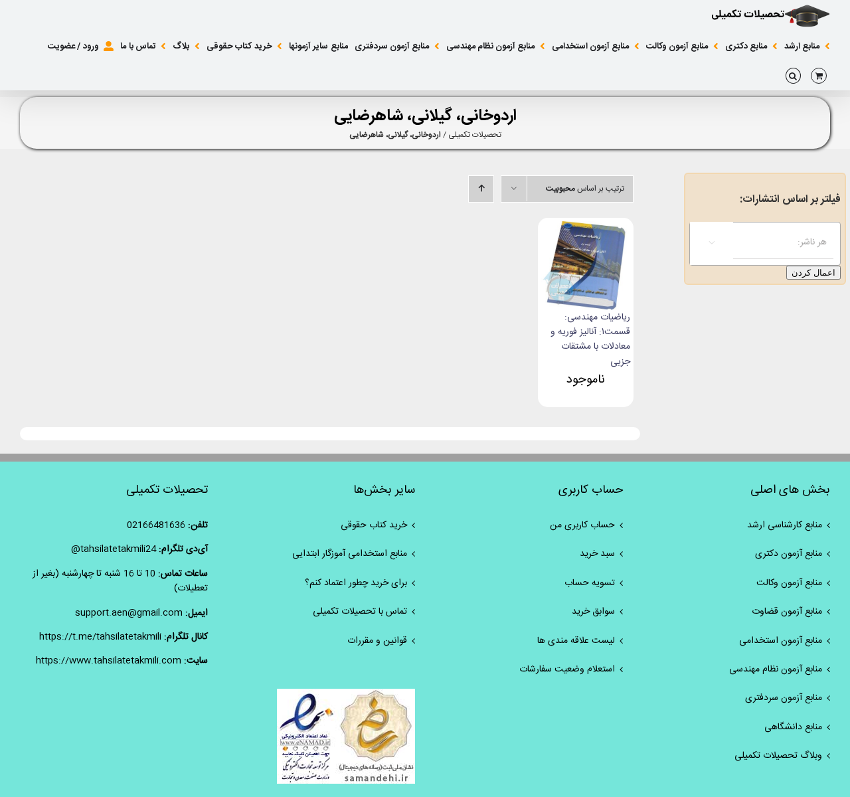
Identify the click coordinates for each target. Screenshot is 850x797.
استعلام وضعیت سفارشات (567, 669)
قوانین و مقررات (377, 641)
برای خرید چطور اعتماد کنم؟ (356, 583)
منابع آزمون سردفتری (783, 698)
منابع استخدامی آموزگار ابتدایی (349, 554)
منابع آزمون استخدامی (780, 641)
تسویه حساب (589, 583)
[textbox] (752, 242)
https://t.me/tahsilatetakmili (100, 637)
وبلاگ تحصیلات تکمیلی (778, 756)
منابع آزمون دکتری (788, 554)
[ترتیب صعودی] (481, 189)
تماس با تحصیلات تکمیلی (360, 611)
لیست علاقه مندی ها (576, 641)
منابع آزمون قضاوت (787, 611)
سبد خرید (597, 554)
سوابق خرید (593, 611)
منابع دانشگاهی (793, 727)
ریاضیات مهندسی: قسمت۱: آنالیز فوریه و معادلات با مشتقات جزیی (590, 340)
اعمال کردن (813, 273)
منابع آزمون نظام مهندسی (775, 669)
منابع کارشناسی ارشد (784, 525)
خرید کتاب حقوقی (374, 525)
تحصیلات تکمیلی (474, 134)
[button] (793, 75)
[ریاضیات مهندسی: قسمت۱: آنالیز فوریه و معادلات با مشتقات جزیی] (585, 228)
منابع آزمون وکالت (789, 583)
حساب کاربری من (582, 525)
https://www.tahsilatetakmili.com (108, 661)
